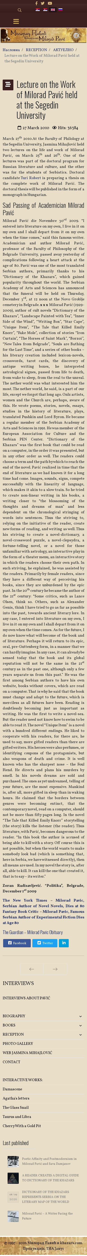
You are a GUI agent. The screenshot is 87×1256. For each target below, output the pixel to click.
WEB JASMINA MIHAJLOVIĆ (27, 1053)
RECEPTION (13, 1034)
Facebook (19, 943)
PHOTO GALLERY (18, 1043)
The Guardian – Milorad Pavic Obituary (33, 932)
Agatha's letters (16, 1098)
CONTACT (11, 1062)
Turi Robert (31, 178)
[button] (70, 1016)
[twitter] (43, 3)
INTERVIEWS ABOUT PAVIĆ (26, 998)
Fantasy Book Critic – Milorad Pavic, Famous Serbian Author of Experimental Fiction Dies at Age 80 (43, 917)
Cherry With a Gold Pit (22, 1126)
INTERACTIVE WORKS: (23, 1080)
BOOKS (9, 1025)
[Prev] (31, 969)
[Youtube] (50, 3)
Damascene (12, 1089)
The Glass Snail (16, 1107)
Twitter (47, 943)
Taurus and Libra (17, 1116)
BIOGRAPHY (14, 1016)
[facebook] (36, 3)
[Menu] (16, 22)
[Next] (55, 969)
